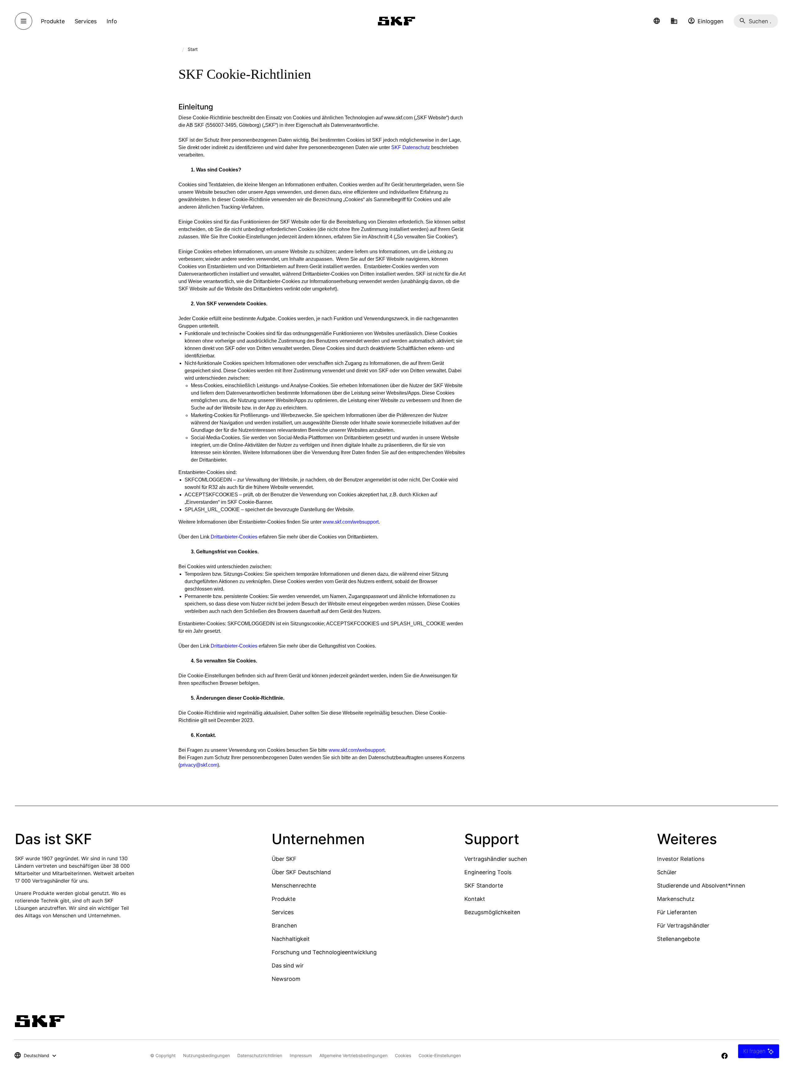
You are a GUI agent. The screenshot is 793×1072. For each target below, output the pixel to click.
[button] (656, 21)
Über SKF (284, 859)
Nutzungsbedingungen (206, 1055)
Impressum (301, 1055)
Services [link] (86, 21)
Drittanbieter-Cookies (234, 536)
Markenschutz (675, 899)
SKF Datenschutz (410, 147)
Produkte (284, 899)
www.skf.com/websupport (351, 522)
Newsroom (286, 979)
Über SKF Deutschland (301, 872)
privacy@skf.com (198, 765)
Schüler (667, 872)
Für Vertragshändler (683, 925)
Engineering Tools (487, 872)
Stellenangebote (678, 939)
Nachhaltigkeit (291, 939)
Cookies (403, 1055)
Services (283, 912)
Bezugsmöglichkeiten (492, 912)
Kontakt (474, 899)
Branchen (284, 925)
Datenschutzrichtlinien (259, 1055)
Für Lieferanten (677, 912)
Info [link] (112, 21)
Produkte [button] (53, 21)
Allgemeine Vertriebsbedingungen (353, 1055)
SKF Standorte (483, 885)
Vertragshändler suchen (495, 859)
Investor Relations (680, 859)
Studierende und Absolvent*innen (701, 885)
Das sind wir (288, 965)
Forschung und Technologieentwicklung (324, 952)
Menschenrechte (294, 885)
